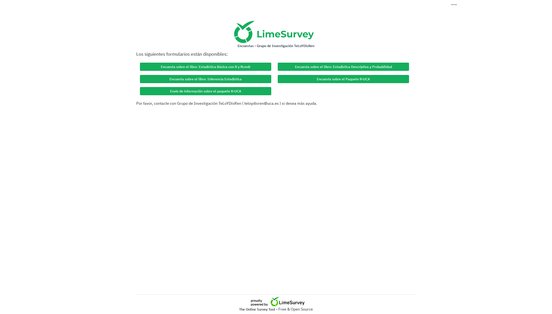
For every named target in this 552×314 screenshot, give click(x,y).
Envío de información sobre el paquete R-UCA (205, 91)
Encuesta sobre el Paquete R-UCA (343, 79)
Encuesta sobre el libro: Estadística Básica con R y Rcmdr (206, 67)
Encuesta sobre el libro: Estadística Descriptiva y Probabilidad (343, 67)
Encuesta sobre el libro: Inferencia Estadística (205, 79)
